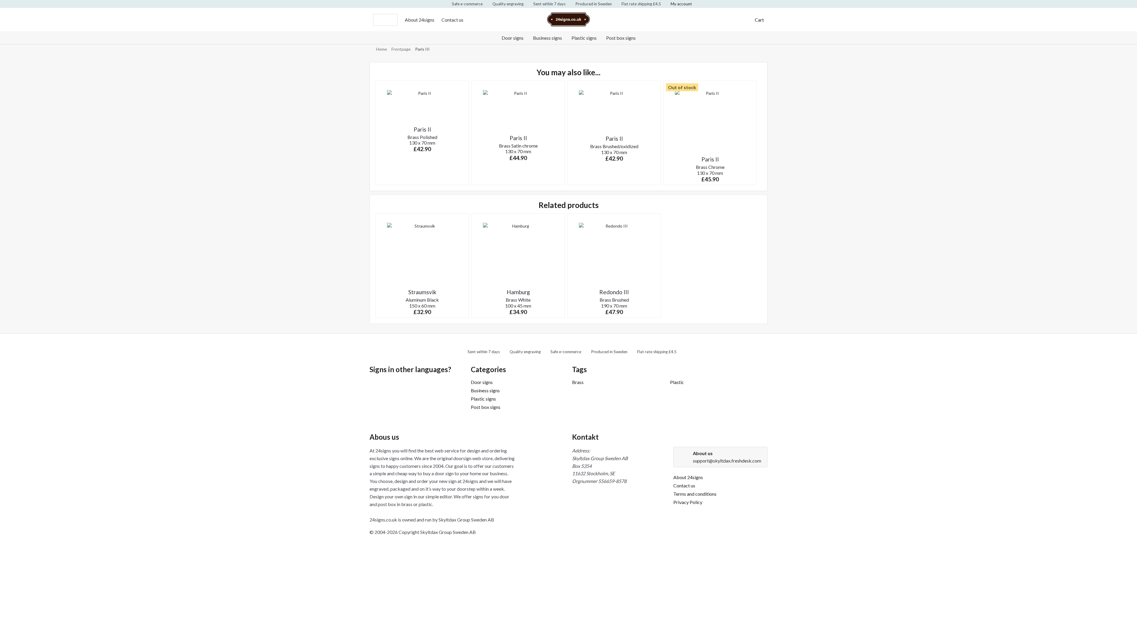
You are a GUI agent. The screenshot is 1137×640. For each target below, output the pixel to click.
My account (681, 3)
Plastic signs (584, 38)
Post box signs (621, 38)
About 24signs (419, 20)
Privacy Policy (687, 502)
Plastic (677, 382)
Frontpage (401, 49)
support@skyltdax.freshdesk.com (727, 460)
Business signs (547, 38)
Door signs (512, 38)
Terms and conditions (695, 494)
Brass (578, 382)
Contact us (452, 20)
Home (381, 49)
